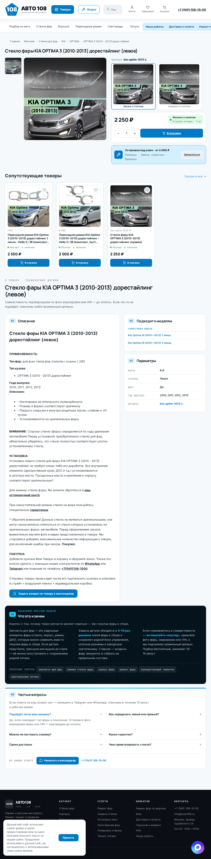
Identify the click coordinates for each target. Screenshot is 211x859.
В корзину (174, 133)
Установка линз (107, 819)
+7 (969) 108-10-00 (192, 9)
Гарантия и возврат (148, 825)
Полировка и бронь (109, 830)
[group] (28, 225)
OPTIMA (74, 41)
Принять (68, 837)
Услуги (134, 26)
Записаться (192, 154)
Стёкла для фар (48, 41)
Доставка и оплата (181, 26)
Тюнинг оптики (106, 836)
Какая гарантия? (120, 734)
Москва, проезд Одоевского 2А (184, 821)
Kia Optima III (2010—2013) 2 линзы (149, 342)
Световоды (115, 26)
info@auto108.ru (184, 814)
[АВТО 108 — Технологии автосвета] (26, 9)
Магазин (29, 41)
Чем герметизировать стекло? (130, 744)
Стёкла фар (44, 26)
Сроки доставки (20, 744)
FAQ (138, 830)
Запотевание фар (108, 825)
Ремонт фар (105, 808)
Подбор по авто (19, 26)
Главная (15, 41)
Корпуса (63, 26)
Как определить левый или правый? (134, 714)
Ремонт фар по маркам (151, 808)
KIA (64, 41)
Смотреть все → (195, 176)
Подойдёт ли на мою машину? (30, 714)
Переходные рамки (88, 26)
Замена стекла (107, 814)
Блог (139, 814)
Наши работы (155, 26)
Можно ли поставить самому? (30, 734)
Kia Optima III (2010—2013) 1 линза (149, 335)
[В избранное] (44, 190)
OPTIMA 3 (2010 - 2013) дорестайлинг (106, 41)
